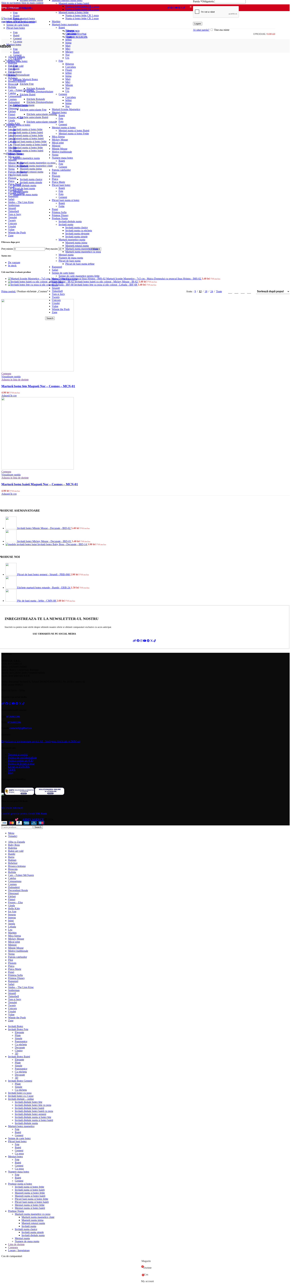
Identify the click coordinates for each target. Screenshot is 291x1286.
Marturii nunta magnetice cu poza (83, 251)
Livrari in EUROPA (19, 766)
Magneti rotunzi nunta (77, 245)
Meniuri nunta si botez (64, 127)
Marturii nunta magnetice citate (81, 248)
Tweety (56, 297)
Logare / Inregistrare (19, 1250)
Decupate (20, 1047)
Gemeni (63, 94)
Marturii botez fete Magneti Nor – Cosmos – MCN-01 (38, 386)
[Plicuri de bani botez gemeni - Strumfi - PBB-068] (11, 574)
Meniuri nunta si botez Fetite (74, 133)
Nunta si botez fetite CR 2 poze (82, 18)
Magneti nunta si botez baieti (74, 3)
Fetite (61, 206)
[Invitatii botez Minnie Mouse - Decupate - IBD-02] (11, 528)
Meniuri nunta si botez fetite (28, 147)
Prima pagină (8, 291)
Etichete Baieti (27, 94)
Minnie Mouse (59, 148)
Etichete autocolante (24, 105)
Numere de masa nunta (71, 257)
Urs (67, 57)
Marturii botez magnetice (65, 24)
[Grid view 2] (230, 291)
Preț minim (7, 248)
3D (16, 1053)
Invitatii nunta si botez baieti (28, 132)
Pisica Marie (58, 182)
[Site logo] (22, 21)
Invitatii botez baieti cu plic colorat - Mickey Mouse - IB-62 (106, 281)
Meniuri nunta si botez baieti (28, 150)
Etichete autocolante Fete (33, 109)
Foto (61, 121)
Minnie (69, 85)
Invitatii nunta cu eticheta (78, 230)
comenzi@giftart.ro (21, 728)
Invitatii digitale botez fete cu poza (33, 1105)
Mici (67, 48)
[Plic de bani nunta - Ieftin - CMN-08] (11, 600)
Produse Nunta (60, 218)
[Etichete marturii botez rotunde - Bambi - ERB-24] (11, 587)
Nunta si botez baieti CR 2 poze (82, 9)
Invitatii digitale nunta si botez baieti (34, 1120)
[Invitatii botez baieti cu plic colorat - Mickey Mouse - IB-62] (41, 281)
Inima (68, 42)
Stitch (55, 285)
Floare (68, 69)
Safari (55, 269)
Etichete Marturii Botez (25, 79)
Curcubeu (70, 66)
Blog (10, 772)
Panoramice (21, 1041)
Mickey (69, 51)
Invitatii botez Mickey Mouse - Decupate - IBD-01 (44, 541)
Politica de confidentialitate (22, 757)
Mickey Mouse (60, 139)
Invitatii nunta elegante (77, 233)
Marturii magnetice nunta (72, 239)
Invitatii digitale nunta (70, 221)
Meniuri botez (59, 112)
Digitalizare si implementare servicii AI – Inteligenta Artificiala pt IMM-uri (40, 741)
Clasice (19, 1050)
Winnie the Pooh (61, 309)
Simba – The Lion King (64, 278)
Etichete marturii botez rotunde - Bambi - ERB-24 (44, 587)
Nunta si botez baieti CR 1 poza (82, 6)
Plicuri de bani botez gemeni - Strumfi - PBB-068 (43, 574)
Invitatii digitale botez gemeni (30, 1114)
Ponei (55, 209)
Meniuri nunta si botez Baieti (74, 130)
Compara (13, 1247)
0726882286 (13, 716)
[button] (9, 395)
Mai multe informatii (12, 807)
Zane (54, 312)
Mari (67, 45)
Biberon (69, 63)
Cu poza (17, 41)
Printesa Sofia (59, 212)
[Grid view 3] (236, 291)
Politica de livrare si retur (21, 763)
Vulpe (55, 306)
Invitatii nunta (66, 224)
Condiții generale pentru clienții (24, 813)
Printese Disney (60, 215)
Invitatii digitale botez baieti (29, 1108)
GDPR (11, 769)
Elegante (19, 1032)
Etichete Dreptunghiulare (40, 91)
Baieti (62, 115)
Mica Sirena (58, 136)
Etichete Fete (27, 83)
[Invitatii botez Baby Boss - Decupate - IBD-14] (21, 544)
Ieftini (68, 73)
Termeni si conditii (18, 754)
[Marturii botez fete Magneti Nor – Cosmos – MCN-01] (37, 370)
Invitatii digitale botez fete (28, 1102)
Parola (203, 1)
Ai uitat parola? (201, 29)
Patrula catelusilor (61, 169)
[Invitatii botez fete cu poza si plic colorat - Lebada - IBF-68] (41, 284)
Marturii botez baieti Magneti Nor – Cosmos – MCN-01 (39, 484)
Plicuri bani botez (61, 185)
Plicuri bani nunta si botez (65, 200)
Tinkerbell (57, 291)
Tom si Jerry (58, 294)
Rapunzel (57, 266)
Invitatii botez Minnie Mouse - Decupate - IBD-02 (44, 528)
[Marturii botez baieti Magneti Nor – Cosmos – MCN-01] (37, 468)
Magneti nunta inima (76, 242)
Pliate (18, 1035)
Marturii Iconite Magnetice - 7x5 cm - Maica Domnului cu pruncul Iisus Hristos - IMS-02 (154, 278)
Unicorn (56, 300)
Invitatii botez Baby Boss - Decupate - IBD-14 (62, 544)
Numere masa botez (62, 157)
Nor (67, 54)
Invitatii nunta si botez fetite (27, 129)
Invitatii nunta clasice (76, 227)
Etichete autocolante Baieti (34, 117)
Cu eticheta (21, 1044)
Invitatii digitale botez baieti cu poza (34, 1111)
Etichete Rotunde (36, 88)
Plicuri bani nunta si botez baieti (30, 144)
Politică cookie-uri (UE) (21, 760)
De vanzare (14, 262)
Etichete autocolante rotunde (42, 114)
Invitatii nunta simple (76, 236)
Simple (18, 1038)
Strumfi (56, 288)
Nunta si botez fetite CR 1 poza (82, 15)
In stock (12, 265)
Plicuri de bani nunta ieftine (79, 263)
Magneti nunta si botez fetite (74, 12)
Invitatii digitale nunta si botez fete (33, 1117)
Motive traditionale (62, 151)
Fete (61, 60)
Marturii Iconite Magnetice (66, 109)
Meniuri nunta (66, 254)
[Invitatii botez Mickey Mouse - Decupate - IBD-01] (11, 541)
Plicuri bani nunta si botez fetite (29, 141)
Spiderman (57, 282)
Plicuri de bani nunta (69, 260)
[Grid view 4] (243, 291)
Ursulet (56, 303)
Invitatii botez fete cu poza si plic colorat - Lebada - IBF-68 (106, 284)
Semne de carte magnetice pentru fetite (79, 275)
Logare (197, 23)
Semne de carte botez (63, 272)
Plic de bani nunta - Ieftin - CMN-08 (37, 600)
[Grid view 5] (249, 291)
